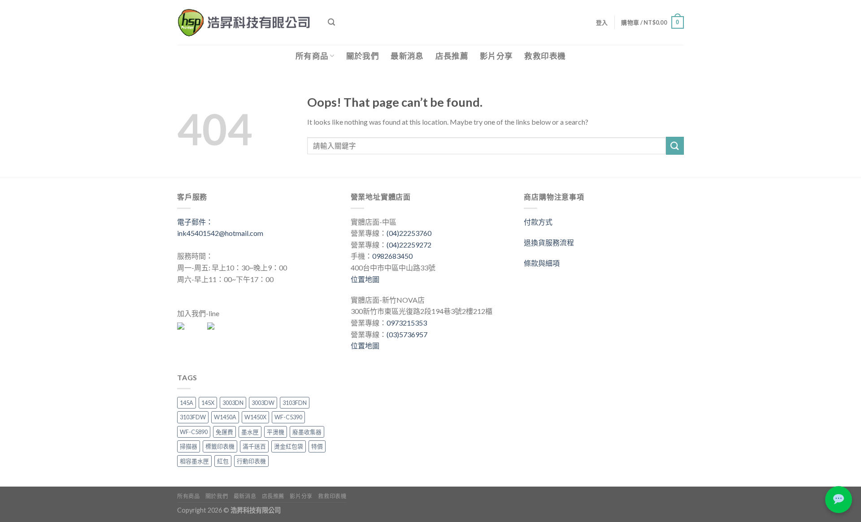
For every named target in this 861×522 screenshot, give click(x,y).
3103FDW (193, 417)
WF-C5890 (194, 431)
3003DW (263, 402)
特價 (317, 446)
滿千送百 (254, 446)
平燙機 (275, 431)
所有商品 (312, 56)
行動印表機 (251, 461)
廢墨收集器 (307, 431)
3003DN (233, 402)
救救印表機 (544, 56)
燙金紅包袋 (288, 446)
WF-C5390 (288, 417)
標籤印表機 (220, 446)
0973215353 (407, 322)
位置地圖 (365, 279)
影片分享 (496, 56)
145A (186, 402)
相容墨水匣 (194, 461)
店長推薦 (451, 56)
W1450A (225, 417)
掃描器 (188, 446)
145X (207, 402)
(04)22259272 (409, 244)
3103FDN (295, 402)
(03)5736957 (407, 334)
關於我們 (362, 56)
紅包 (223, 461)
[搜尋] (331, 22)
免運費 (224, 431)
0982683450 (392, 256)
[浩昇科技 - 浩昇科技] (245, 22)
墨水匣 (250, 431)
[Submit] (675, 145)
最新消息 (407, 56)
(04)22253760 (409, 233)
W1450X (255, 417)
